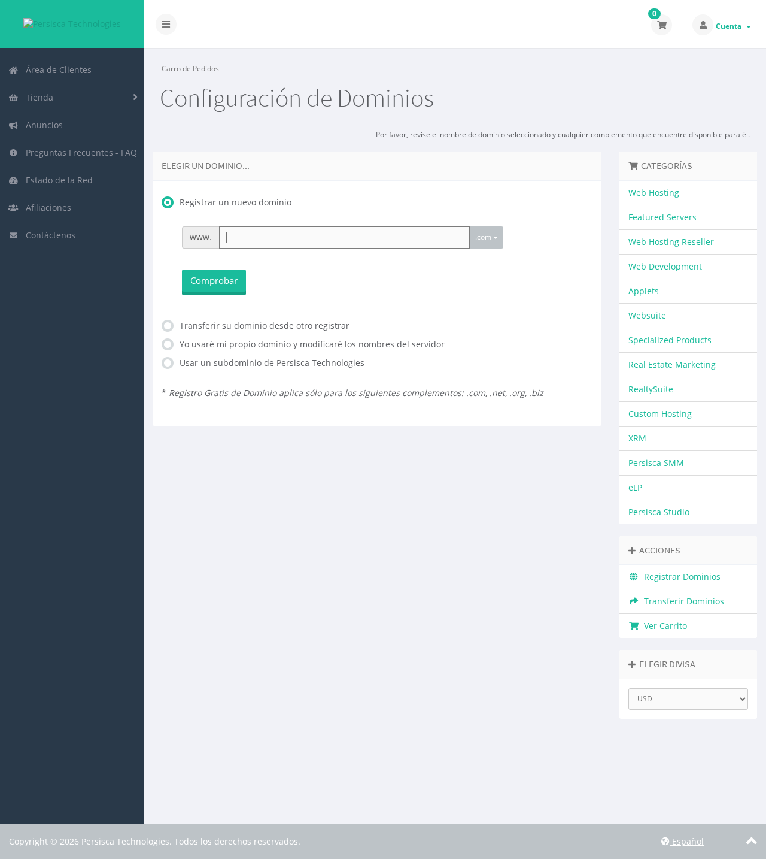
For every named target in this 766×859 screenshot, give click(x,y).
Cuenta (730, 26)
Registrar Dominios (680, 576)
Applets (643, 291)
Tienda (37, 97)
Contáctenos (48, 235)
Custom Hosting (660, 413)
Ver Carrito (663, 625)
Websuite (647, 315)
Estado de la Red (57, 180)
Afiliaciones (46, 207)
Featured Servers (662, 217)
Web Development (665, 266)
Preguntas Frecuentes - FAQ (79, 152)
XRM (637, 438)
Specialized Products (670, 340)
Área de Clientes (56, 69)
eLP (635, 487)
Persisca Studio (658, 512)
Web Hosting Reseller (671, 241)
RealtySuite (650, 389)
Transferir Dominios (681, 601)
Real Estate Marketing (672, 364)
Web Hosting (653, 192)
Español (687, 841)
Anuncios (42, 125)
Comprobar (214, 280)
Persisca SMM (656, 462)
